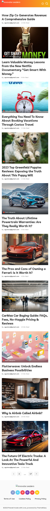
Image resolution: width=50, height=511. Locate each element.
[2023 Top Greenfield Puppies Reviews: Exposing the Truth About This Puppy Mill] (25, 148)
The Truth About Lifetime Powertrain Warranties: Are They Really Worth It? (21, 222)
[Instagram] (27, 492)
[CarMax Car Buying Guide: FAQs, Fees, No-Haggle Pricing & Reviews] (25, 296)
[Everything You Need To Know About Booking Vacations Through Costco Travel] (25, 97)
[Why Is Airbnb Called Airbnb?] (25, 393)
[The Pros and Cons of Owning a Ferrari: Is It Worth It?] (25, 249)
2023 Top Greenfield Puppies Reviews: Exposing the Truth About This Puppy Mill (22, 171)
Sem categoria (10, 56)
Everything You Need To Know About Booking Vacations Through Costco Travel (22, 120)
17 (31, 474)
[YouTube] (32, 492)
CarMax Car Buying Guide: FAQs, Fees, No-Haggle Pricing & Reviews (25, 319)
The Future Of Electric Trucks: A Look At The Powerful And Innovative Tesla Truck (24, 460)
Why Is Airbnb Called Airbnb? (22, 413)
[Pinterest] (22, 492)
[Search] (46, 3)
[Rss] (37, 492)
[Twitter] (18, 492)
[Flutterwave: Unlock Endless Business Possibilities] (25, 346)
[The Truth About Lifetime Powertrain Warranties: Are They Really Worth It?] (25, 198)
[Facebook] (13, 492)
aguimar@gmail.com (11, 23)
